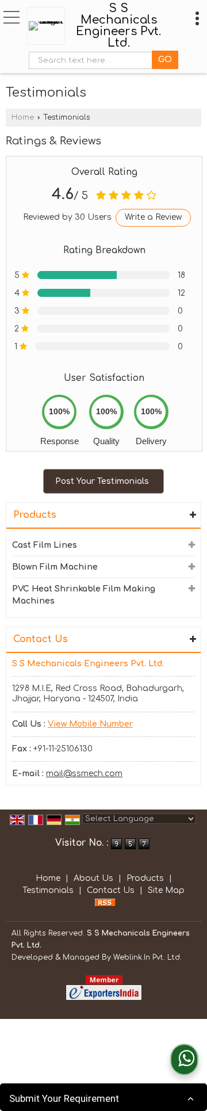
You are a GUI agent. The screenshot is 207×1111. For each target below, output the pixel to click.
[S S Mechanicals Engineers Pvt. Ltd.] (49, 26)
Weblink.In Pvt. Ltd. (147, 957)
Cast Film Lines (44, 545)
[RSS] (105, 902)
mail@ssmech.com (84, 773)
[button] (90, 724)
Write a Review (153, 217)
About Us (93, 878)
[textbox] (93, 60)
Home (23, 117)
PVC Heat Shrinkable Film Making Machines (83, 595)
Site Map (166, 890)
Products (34, 515)
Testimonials (48, 890)
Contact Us (111, 890)
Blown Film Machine (55, 567)
